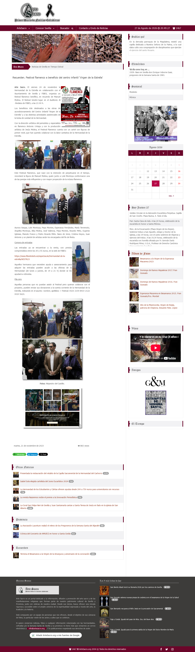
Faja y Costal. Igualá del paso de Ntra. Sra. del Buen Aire (135, 619)
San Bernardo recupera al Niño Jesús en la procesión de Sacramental (140, 608)
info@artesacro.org (36, 628)
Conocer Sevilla (44, 28)
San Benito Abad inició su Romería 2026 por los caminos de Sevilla (139, 587)
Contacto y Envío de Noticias (93, 28)
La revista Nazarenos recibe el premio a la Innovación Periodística (48, 497)
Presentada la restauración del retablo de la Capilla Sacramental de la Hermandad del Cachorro (61, 473)
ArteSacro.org (85, 649)
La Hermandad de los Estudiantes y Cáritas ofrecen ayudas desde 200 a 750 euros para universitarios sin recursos (69, 489)
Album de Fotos (140, 253)
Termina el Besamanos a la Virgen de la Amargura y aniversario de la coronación (55, 554)
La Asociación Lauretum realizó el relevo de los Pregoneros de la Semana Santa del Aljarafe (59, 525)
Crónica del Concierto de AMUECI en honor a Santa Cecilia (45, 533)
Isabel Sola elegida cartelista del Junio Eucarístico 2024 (44, 481)
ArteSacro (22, 28)
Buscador (65, 28)
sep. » (171, 195)
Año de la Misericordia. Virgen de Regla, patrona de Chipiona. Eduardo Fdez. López (158, 306)
